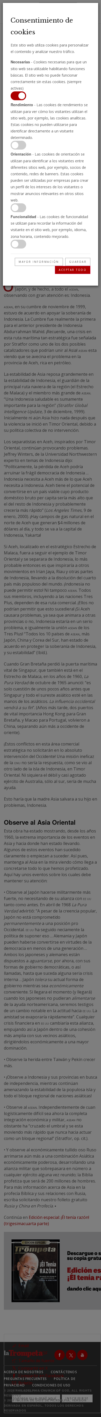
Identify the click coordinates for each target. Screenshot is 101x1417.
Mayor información (39, 262)
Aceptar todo (72, 270)
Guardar (78, 262)
